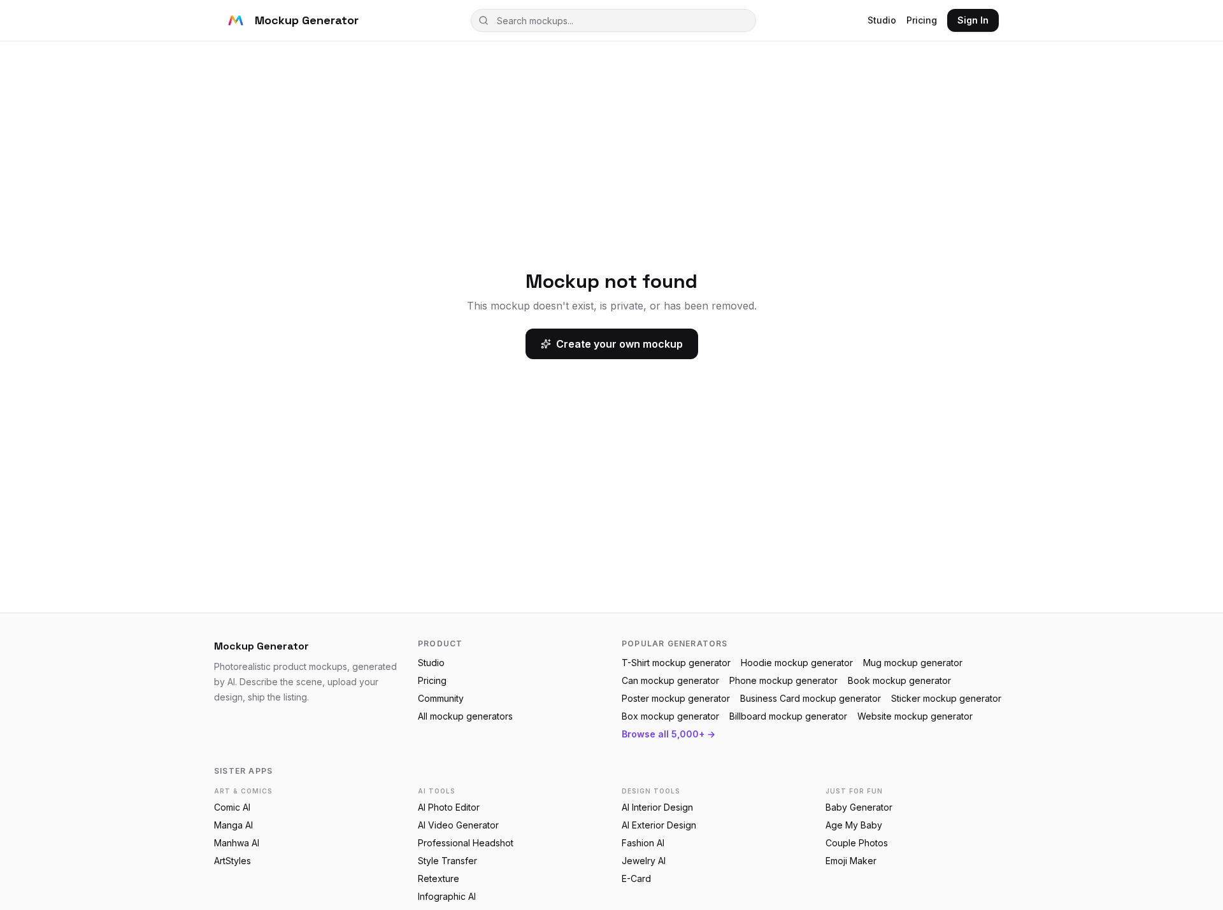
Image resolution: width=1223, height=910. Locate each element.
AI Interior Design (657, 807)
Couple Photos (857, 842)
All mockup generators (465, 716)
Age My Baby (854, 825)
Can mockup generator (670, 680)
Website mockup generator (915, 716)
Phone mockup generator (783, 680)
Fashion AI (643, 842)
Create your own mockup (619, 344)
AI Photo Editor (449, 807)
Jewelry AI (644, 860)
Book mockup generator (899, 680)
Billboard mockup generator (788, 716)
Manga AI (233, 825)
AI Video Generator (458, 825)
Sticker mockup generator (946, 698)
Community (441, 698)
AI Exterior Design (659, 825)
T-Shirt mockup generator (676, 662)
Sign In (973, 20)
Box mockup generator (670, 716)
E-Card (636, 878)
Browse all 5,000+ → (668, 734)
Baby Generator (859, 807)
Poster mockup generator (676, 698)
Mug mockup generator (912, 662)
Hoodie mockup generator (797, 662)
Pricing (921, 20)
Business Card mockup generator (810, 698)
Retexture (438, 878)
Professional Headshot (465, 842)
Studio (882, 20)
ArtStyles (232, 860)
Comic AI (232, 807)
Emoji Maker (851, 860)
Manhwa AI (236, 842)
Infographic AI (447, 896)
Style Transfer (447, 860)
